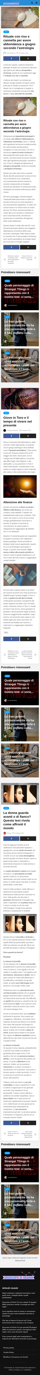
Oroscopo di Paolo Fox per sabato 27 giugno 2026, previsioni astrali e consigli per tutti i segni (19, 1304)
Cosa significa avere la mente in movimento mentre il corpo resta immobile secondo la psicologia (18, 1313)
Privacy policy (8, 1348)
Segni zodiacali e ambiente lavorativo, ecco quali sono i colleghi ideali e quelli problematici (18, 1295)
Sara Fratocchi (11, 53)
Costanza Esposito (12, 430)
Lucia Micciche (12, 305)
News (6, 31)
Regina (8, 833)
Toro (6, 632)
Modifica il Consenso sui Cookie (15, 1357)
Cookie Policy (8, 1352)
